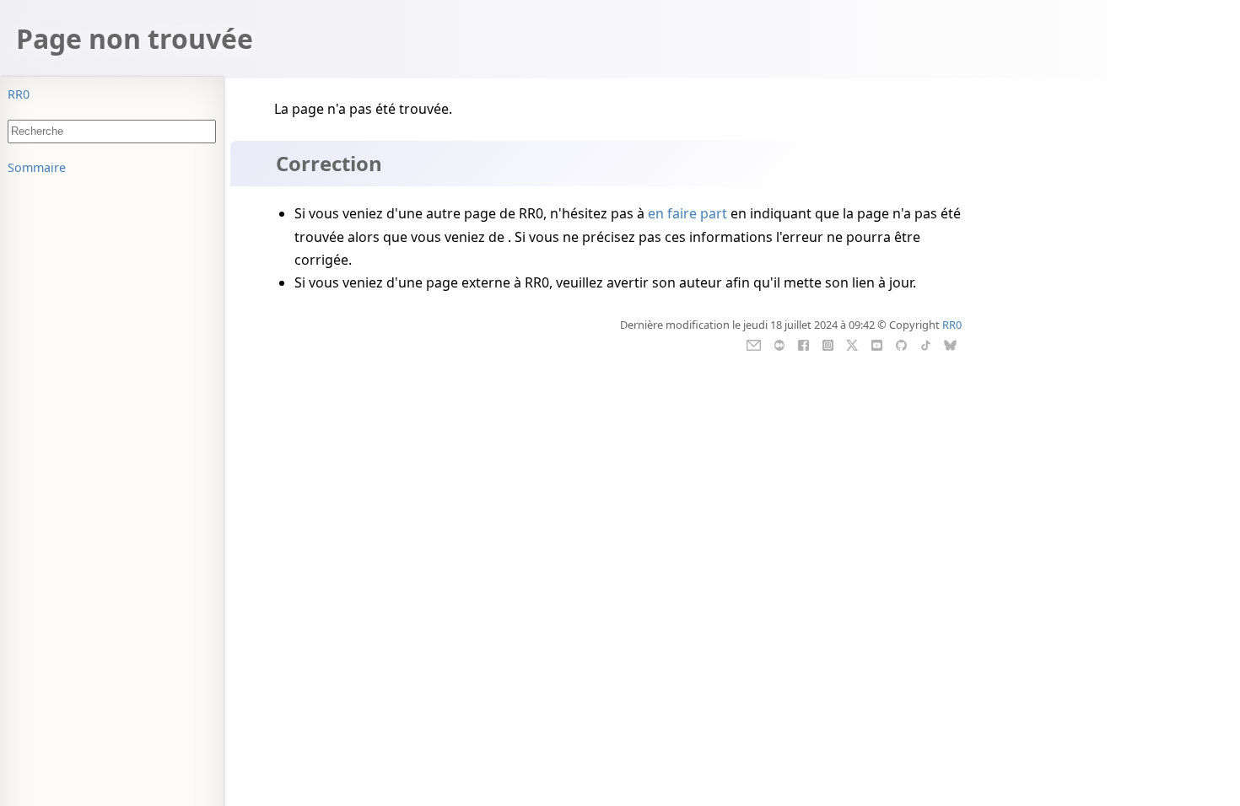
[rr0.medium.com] (779, 343)
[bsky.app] (950, 343)
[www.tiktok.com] (926, 343)
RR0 (19, 94)
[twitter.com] (852, 343)
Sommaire (37, 167)
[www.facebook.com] (803, 343)
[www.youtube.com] (877, 343)
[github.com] (901, 343)
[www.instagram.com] (828, 343)
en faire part (687, 213)
